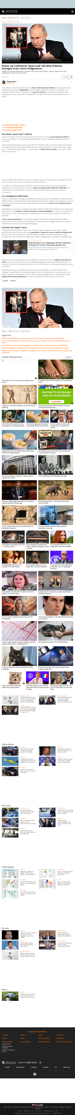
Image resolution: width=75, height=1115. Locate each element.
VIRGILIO (10, 1107)
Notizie (11, 1063)
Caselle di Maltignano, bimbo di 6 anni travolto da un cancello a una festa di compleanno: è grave (35, 348)
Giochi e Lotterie (44, 1038)
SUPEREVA (37, 1108)
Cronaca (5, 1035)
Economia (59, 1035)
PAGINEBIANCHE (39, 1107)
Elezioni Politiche (44, 1042)
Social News (60, 1038)
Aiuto (56, 1110)
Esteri (40, 1035)
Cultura (4, 1038)
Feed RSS (7, 1067)
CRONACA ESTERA (15, 22)
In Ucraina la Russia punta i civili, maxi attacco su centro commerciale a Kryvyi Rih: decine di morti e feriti (36, 342)
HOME (3, 22)
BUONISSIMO (68, 1107)
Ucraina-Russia (25, 1042)
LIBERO (5, 1107)
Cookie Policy (39, 1110)
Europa (5, 281)
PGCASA (33, 1107)
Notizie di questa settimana (7, 1047)
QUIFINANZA (62, 1107)
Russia (13, 281)
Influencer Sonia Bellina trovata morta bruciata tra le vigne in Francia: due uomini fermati (33, 338)
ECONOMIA (60, 869)
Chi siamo (20, 1110)
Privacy (32, 1110)
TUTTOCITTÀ (47, 1107)
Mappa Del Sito (20, 1067)
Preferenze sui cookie (49, 1110)
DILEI (51, 1107)
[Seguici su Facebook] (34, 1075)
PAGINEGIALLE (16, 1107)
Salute (22, 1038)
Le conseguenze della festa (13, 127)
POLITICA (59, 757)
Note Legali (26, 1110)
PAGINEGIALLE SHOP (25, 1107)
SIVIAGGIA (55, 1107)
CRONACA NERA (61, 931)
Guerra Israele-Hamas (64, 1042)
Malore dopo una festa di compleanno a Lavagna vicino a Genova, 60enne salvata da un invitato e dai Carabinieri (37, 351)
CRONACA (23, 747)
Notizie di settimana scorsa (8, 1050)
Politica (22, 1035)
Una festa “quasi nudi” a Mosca (14, 125)
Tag (56, 1067)
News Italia (66, 1067)
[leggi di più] (71, 82)
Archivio (45, 1067)
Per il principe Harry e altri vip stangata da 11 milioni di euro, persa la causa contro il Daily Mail (34, 345)
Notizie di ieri (6, 1044)
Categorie (34, 1067)
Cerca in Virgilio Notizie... (28, 1062)
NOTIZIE (12, 11)
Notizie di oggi (7, 1042)
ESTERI (8, 22)
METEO (22, 992)
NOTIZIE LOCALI (24, 808)
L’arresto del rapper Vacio (12, 130)
